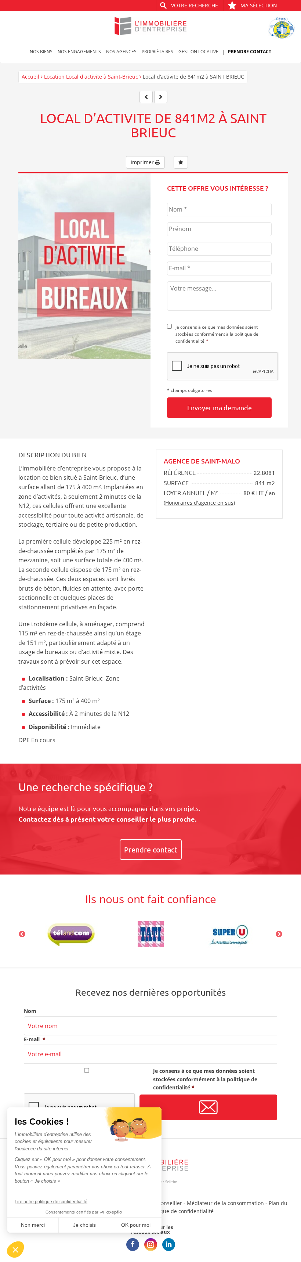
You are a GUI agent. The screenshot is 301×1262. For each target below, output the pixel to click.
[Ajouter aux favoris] (181, 162)
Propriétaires (157, 51)
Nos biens (41, 51)
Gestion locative (198, 51)
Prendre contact (249, 51)
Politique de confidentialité (181, 1211)
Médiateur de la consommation (225, 1203)
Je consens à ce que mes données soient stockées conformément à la (216, 334)
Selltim (171, 1181)
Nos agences (121, 51)
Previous (22, 934)
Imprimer (143, 162)
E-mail (35, 1039)
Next (279, 934)
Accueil (30, 76)
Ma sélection (258, 5)
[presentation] (223, 366)
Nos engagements (79, 51)
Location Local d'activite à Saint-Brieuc (91, 76)
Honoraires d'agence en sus (199, 502)
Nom (30, 1011)
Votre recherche (194, 5)
